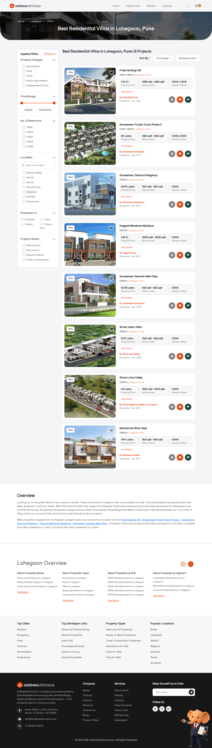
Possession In (28, 213)
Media (86, 690)
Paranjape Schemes (73, 646)
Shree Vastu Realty (131, 354)
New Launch (122, 690)
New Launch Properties (119, 629)
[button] (111, 90)
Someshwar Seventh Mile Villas (139, 276)
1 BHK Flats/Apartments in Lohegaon (126, 578)
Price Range (28, 96)
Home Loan (133, 6)
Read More (126, 92)
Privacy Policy (91, 720)
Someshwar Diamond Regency (139, 175)
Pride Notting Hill (130, 70)
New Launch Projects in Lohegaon (34, 578)
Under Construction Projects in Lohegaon (37, 586)
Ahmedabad (24, 652)
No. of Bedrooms (30, 120)
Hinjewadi (156, 635)
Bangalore (23, 635)
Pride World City (130, 98)
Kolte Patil (67, 640)
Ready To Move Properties (121, 635)
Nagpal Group (129, 253)
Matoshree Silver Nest (133, 428)
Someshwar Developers (133, 152)
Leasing (166, 6)
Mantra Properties (72, 635)
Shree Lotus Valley (131, 377)
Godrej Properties (72, 657)
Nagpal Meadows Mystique (137, 225)
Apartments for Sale (117, 646)
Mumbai (21, 629)
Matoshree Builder (131, 455)
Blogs (86, 715)
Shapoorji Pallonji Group (76, 629)
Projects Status (29, 239)
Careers (87, 700)
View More (22, 592)
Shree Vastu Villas (131, 327)
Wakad (154, 640)
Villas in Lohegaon (71, 586)
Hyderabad (23, 657)
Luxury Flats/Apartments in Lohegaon (171, 590)
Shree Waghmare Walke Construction (140, 405)
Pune (148, 75)
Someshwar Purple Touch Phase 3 (141, 124)
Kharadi (155, 652)
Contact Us (89, 710)
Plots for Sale (113, 657)
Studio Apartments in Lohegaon (78, 591)
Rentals (151, 6)
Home (116, 6)
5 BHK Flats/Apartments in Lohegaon (126, 595)
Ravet (154, 657)
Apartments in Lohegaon (74, 578)
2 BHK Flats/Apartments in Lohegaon (126, 582)
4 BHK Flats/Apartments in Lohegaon (126, 591)
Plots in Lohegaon (71, 582)
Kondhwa (156, 663)
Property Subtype (31, 60)
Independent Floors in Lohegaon (78, 595)
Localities (26, 157)
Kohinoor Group (71, 652)
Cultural (87, 695)
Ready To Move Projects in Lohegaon (35, 582)
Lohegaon (36, 21)
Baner (154, 629)
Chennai (22, 646)
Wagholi (155, 646)
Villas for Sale (114, 652)
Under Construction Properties (123, 640)
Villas (70, 72)
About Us (88, 705)
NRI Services (122, 715)
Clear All (51, 54)
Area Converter (123, 705)
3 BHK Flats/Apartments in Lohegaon (126, 586)
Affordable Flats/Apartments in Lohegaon (173, 586)
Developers (121, 720)
